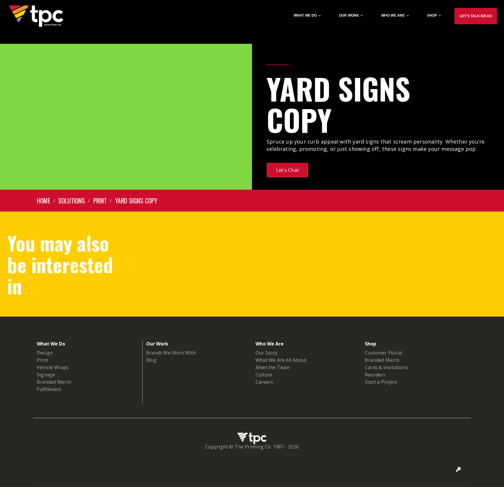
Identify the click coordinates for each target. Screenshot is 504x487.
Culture (264, 374)
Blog (151, 360)
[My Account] (458, 469)
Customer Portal (383, 353)
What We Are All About (281, 360)
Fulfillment (49, 389)
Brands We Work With (171, 353)
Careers (264, 382)
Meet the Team (273, 367)
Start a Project (381, 382)
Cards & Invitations (386, 367)
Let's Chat (287, 170)
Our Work (349, 15)
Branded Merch (54, 382)
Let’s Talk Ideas (476, 16)
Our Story (266, 353)
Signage (46, 374)
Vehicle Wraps (53, 367)
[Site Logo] (36, 16)
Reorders (375, 374)
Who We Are (393, 15)
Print (42, 360)
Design (45, 353)
